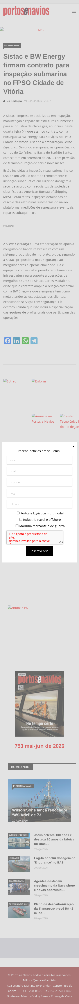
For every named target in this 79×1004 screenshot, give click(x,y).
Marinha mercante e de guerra (41, 526)
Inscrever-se (39, 551)
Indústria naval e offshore (41, 519)
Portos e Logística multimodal (42, 513)
